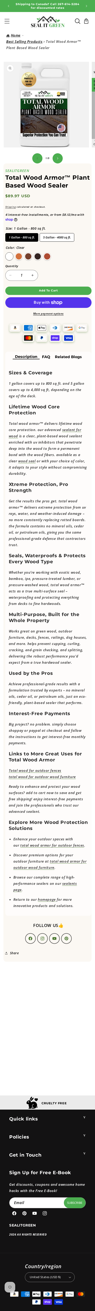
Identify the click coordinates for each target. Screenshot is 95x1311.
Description (26, 356)
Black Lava (38, 256)
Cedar (19, 256)
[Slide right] (58, 158)
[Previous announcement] (8, 6)
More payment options (48, 314)
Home (16, 35)
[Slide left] (37, 158)
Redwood (47, 256)
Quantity (11, 266)
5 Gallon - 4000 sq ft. (57, 236)
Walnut (28, 256)
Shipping (10, 206)
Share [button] (14, 953)
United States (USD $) (45, 1277)
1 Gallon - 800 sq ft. (21, 236)
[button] (7, 21)
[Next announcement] (86, 6)
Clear (9, 256)
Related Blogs (68, 357)
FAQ (46, 357)
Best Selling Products (24, 41)
